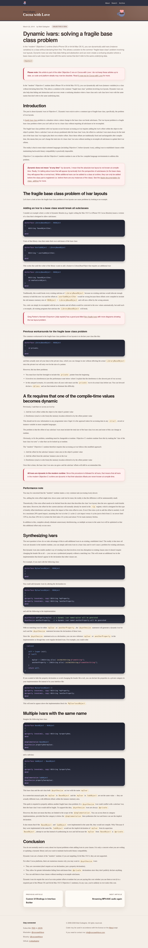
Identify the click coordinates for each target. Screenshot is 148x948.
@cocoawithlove (38, 932)
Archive (122, 3)
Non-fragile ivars (90, 316)
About (107, 3)
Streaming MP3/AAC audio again (107, 898)
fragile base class (31, 120)
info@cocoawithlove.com (95, 932)
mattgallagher (34, 941)
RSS (33, 928)
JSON (40, 928)
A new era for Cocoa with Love (90, 75)
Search (114, 3)
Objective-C (28, 61)
